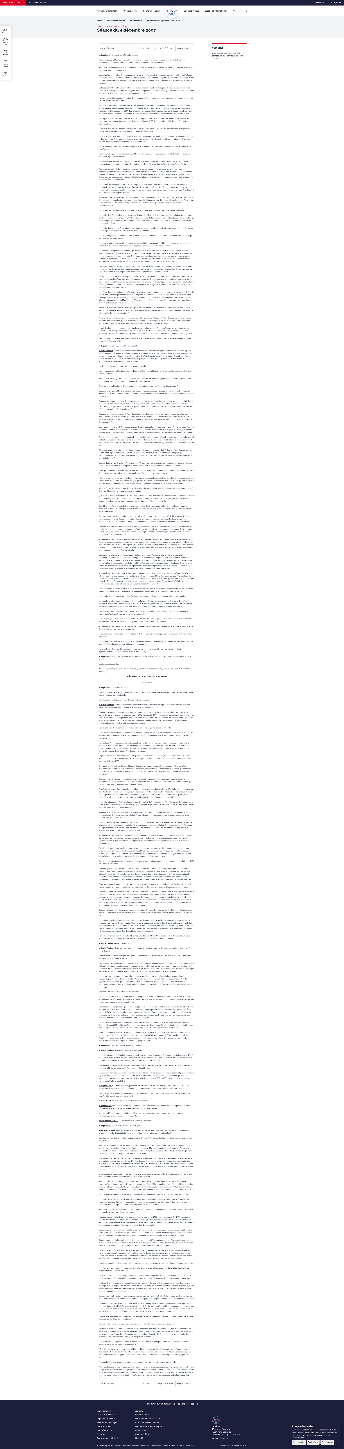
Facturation (102, 1434)
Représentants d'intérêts (108, 1438)
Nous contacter (221, 1438)
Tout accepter (298, 1442)
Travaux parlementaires (107, 11)
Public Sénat (140, 1430)
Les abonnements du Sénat (147, 1418)
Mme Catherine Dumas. (108, 1121)
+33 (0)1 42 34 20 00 (231, 1434)
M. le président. (105, 55)
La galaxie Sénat (12, 3)
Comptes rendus (135, 20)
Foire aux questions (106, 1414)
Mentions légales (103, 1445)
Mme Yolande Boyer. (107, 1130)
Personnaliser (327, 1442)
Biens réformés (104, 1426)
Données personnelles (159, 1445)
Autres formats (107, 48)
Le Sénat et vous (191, 11)
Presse (235, 11)
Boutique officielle (143, 1434)
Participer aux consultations (147, 1422)
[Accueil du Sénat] (172, 11)
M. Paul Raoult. (105, 1101)
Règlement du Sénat (106, 1418)
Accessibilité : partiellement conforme (135, 1445)
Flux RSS (139, 1438)
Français (337, 2)
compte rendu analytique (223, 55)
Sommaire (145, 48)
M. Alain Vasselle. (106, 351)
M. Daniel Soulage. (106, 705)
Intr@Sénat (190, 1445)
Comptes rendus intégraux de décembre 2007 (163, 20)
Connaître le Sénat (151, 11)
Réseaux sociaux (36, 3)
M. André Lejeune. (106, 60)
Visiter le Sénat (142, 1414)
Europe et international (216, 11)
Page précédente (165, 48)
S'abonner (319, 2)
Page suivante (183, 48)
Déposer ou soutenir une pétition (150, 1426)
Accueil (100, 20)
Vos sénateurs (130, 11)
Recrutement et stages (107, 1422)
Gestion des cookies (176, 1445)
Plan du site (115, 1445)
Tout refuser (313, 1442)
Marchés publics (104, 1430)
